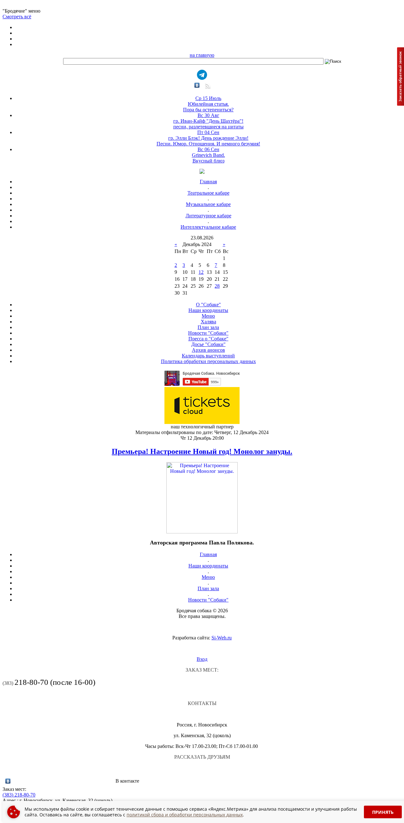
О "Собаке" (208, 304)
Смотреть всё (17, 16)
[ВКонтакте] (197, 85)
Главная (208, 181)
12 (201, 272)
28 (217, 286)
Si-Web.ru (221, 637)
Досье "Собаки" (208, 344)
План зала (208, 327)
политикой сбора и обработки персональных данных (185, 815)
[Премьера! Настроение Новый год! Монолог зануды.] (202, 531)
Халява (208, 321)
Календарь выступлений (208, 355)
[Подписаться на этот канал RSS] (207, 88)
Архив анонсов (208, 350)
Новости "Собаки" (208, 333)
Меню (208, 316)
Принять (383, 812)
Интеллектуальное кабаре (208, 227)
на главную (202, 55)
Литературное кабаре (208, 215)
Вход (202, 659)
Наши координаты (208, 310)
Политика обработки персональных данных (208, 361)
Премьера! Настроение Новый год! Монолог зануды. (202, 451)
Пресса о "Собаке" (208, 338)
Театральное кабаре (208, 193)
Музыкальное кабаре (208, 204)
